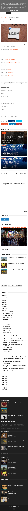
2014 (3, 382)
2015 (3, 380)
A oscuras (9, 69)
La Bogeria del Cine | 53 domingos (16, 263)
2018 (3, 310)
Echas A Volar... (7, 363)
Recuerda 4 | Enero (8, 370)
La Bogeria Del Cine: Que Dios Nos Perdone (14, 338)
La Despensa (4, 285)
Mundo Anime (11, 285)
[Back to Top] (14, 509)
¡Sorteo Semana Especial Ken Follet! (17, 498)
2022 (3, 302)
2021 (3, 304)
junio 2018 (5, 323)
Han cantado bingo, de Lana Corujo (16, 269)
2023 (3, 300)
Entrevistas (9, 283)
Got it (17, 10)
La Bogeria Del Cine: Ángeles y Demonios (13, 368)
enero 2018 (6, 332)
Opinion (7, 288)
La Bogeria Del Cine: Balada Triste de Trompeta (12, 345)
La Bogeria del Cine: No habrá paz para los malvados (14, 336)
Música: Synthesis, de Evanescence (12, 361)
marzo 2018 (6, 328)
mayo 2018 (6, 325)
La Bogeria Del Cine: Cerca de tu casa (12, 334)
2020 (3, 306)
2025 (3, 297)
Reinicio (5, 372)
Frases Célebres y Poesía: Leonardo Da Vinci (14, 356)
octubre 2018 (6, 315)
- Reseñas (3, 283)
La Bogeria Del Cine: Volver (10, 342)
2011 (3, 388)
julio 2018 (5, 321)
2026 (3, 295)
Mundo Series (19, 285)
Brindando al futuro (8, 349)
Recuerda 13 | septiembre (8, 140)
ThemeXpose (16, 506)
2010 (3, 390)
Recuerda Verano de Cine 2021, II (10, 153)
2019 (3, 308)
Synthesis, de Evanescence (10, 59)
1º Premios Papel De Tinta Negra (16, 415)
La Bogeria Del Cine (18, 283)
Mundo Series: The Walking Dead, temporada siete (14, 366)
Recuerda (7, 17)
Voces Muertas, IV (5, 276)
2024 (3, 299)
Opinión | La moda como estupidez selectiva (13, 227)
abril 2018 (5, 326)
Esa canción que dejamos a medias (16, 446)
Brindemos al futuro (11, 78)
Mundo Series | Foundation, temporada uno (15, 492)
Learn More (12, 10)
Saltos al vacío (10, 75)
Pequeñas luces (10, 72)
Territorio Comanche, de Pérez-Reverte (13, 62)
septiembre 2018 (7, 317)
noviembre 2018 (7, 313)
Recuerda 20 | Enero (8, 347)
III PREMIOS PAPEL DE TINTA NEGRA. (16, 485)
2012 (3, 386)
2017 (3, 376)
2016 (3, 378)
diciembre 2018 (7, 311)
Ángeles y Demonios (14, 49)
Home (2, 13)
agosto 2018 (6, 319)
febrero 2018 (6, 330)
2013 (3, 384)
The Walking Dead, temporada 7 (13, 52)
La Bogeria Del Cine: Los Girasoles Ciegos (13, 340)
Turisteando (13, 288)
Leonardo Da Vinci (14, 65)
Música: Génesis (7, 374)
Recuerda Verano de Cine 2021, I (10, 166)
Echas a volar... (9, 56)
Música (2, 288)
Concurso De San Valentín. (15, 402)
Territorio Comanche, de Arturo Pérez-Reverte (13, 359)
